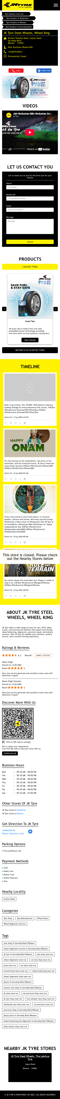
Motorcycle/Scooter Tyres (30, 350)
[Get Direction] (30, 833)
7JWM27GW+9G (8, 830)
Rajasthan (21, 810)
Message (10, 217)
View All (28, 655)
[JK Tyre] (18, 5)
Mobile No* (11, 195)
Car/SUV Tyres (30, 266)
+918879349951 (15, 51)
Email (8, 206)
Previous (4, 309)
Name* (9, 183)
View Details (30, 340)
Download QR (10, 753)
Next (55, 309)
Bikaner (20, 813)
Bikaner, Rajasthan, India (13, 833)
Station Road (9, 899)
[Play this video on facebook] (30, 388)
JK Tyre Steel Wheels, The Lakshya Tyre (30, 1058)
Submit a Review (43, 655)
